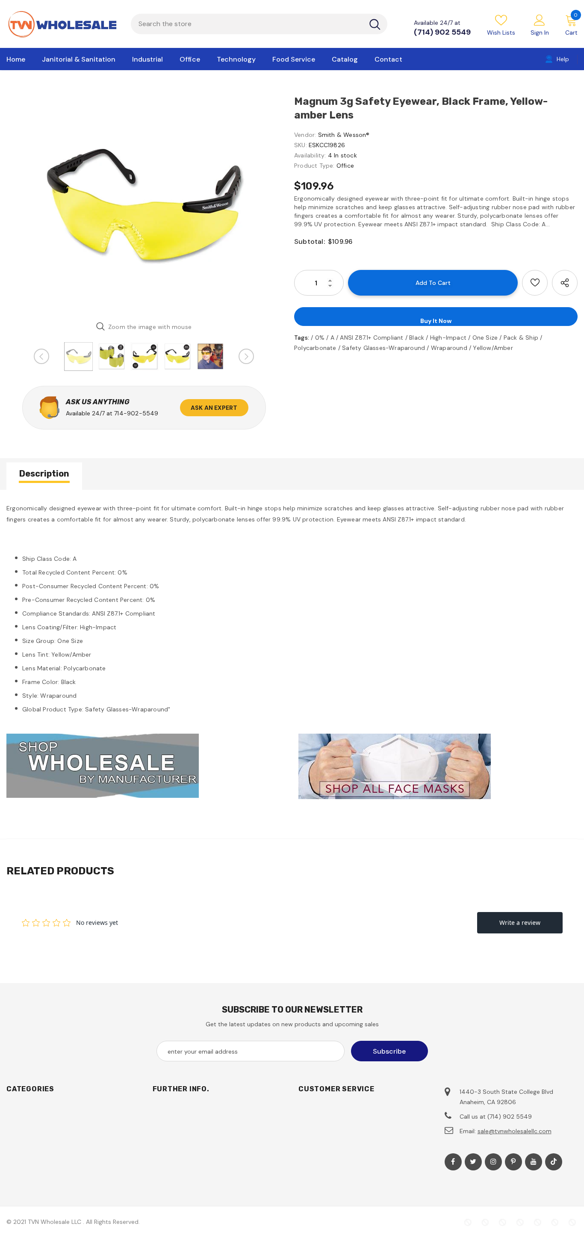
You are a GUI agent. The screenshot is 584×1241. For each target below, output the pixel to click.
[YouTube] (533, 1161)
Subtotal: (309, 241)
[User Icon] (539, 20)
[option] (143, 204)
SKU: (300, 145)
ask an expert (214, 408)
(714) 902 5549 (442, 32)
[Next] (246, 356)
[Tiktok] (553, 1161)
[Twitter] (473, 1161)
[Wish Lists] (535, 283)
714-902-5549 (136, 413)
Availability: (310, 155)
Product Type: (314, 165)
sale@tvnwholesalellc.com (515, 1131)
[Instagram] (493, 1161)
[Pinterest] (513, 1161)
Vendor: (305, 135)
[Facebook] (453, 1161)
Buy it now (435, 321)
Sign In (540, 32)
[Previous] (41, 356)
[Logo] (62, 24)
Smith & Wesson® (344, 135)
